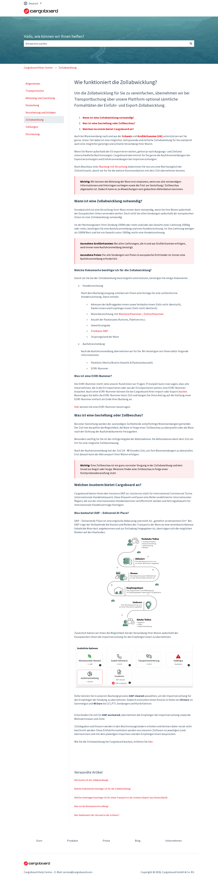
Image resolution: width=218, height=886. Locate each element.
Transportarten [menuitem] (35, 90)
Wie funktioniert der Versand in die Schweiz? (96, 815)
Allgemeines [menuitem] (33, 83)
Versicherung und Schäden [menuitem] (41, 112)
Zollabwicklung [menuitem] (35, 119)
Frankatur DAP (99, 331)
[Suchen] (191, 43)
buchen (182, 391)
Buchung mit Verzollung (113, 166)
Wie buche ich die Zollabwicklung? (91, 780)
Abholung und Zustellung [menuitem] (40, 98)
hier (150, 741)
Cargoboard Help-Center (38, 67)
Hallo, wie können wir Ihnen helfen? (54, 36)
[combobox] (106, 43)
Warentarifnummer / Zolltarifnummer (141, 314)
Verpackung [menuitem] (32, 105)
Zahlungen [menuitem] (32, 126)
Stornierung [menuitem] (33, 134)
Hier (76, 406)
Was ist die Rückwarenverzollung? (91, 806)
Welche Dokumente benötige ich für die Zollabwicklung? (102, 788)
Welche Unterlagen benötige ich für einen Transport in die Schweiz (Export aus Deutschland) (120, 797)
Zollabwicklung (68, 67)
